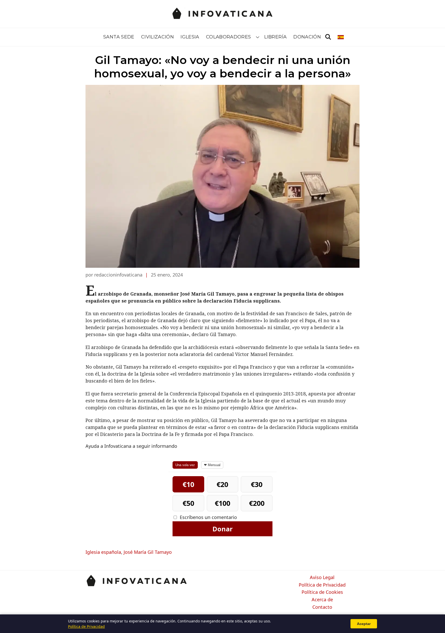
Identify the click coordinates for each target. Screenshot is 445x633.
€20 (222, 484)
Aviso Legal (322, 577)
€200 (256, 503)
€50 (188, 503)
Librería (275, 37)
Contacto (322, 607)
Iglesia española (103, 552)
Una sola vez (185, 465)
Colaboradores (228, 37)
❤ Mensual (212, 465)
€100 (222, 503)
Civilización (157, 37)
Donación (307, 37)
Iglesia (190, 37)
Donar (222, 528)
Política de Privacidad (322, 585)
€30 (256, 484)
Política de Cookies (322, 592)
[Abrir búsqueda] (328, 37)
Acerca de (322, 599)
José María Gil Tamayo (148, 552)
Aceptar (364, 624)
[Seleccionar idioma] (341, 37)
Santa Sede (118, 37)
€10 (188, 484)
